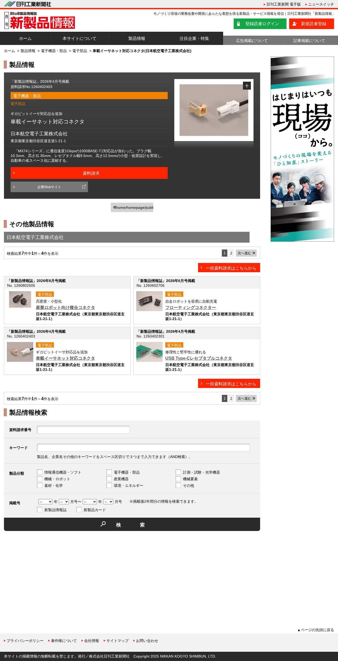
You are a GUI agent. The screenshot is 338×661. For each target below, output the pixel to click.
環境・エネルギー (128, 485)
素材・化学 (53, 485)
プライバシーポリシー (25, 641)
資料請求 (91, 173)
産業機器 (121, 479)
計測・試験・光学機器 (201, 472)
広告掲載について (252, 40)
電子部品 (79, 51)
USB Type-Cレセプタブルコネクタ (198, 358)
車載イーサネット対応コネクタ (65, 358)
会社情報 (91, 641)
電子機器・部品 (54, 51)
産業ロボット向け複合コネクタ (65, 307)
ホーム (25, 38)
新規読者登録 (313, 23)
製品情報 (136, 38)
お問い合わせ (147, 641)
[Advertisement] (43, 572)
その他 (188, 485)
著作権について (64, 641)
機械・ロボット (57, 479)
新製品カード (95, 510)
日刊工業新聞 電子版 (283, 4)
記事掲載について (309, 40)
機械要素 (190, 479)
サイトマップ (117, 641)
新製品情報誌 (55, 510)
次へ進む (244, 253)
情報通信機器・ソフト (62, 472)
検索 (140, 525)
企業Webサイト (49, 187)
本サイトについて (79, 38)
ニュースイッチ (321, 4)
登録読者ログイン (262, 23)
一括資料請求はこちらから (231, 268)
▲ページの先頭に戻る (315, 630)
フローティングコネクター (190, 307)
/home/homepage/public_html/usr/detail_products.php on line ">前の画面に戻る (134, 208)
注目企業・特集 (194, 38)
